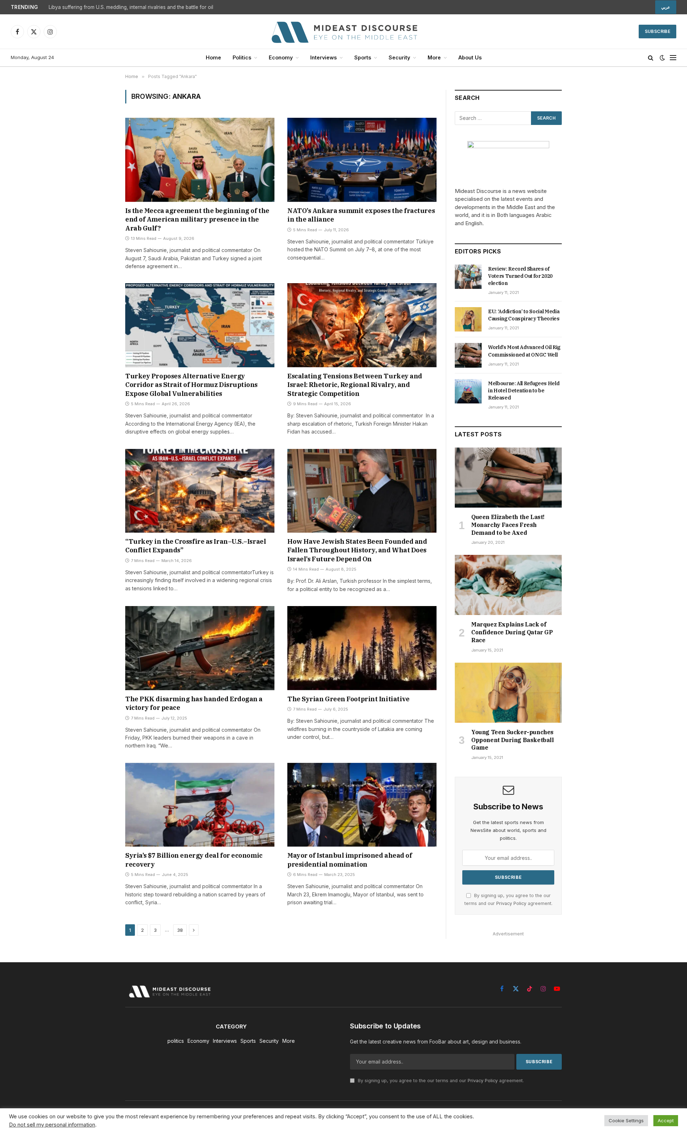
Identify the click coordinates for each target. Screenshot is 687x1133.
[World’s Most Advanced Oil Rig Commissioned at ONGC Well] (468, 355)
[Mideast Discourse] (343, 31)
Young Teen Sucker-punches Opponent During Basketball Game (512, 739)
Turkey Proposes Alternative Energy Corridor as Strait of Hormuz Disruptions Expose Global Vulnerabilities (191, 385)
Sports (362, 57)
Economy (281, 57)
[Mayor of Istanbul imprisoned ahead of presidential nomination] (362, 805)
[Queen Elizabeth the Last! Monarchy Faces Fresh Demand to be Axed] (508, 477)
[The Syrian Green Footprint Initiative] (362, 648)
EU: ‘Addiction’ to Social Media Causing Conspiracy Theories (524, 315)
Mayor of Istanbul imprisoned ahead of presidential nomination (349, 859)
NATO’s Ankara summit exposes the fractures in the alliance (361, 215)
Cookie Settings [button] (626, 1120)
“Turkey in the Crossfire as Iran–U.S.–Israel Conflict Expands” (195, 545)
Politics (242, 57)
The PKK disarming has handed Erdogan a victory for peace (194, 703)
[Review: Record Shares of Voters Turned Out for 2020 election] (468, 277)
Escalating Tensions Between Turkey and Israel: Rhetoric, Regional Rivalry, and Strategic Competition (354, 385)
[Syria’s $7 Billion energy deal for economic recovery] (199, 805)
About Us (470, 57)
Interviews (323, 57)
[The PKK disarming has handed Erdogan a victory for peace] (199, 648)
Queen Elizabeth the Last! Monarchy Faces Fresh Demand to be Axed (508, 524)
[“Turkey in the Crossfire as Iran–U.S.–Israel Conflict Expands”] (199, 491)
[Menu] (673, 58)
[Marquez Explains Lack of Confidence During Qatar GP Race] (508, 585)
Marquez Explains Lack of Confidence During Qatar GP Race (512, 632)
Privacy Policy (511, 903)
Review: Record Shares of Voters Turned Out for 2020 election (520, 276)
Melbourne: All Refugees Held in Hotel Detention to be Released (523, 390)
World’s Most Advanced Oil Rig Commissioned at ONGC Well (524, 351)
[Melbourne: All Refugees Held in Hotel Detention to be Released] (468, 391)
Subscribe (657, 31)
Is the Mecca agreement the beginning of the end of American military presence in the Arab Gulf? (197, 219)
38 (180, 930)
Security (399, 57)
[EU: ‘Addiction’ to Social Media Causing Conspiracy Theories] (468, 319)
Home (213, 57)
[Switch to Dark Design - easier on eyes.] (662, 57)
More (434, 57)
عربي (665, 7)
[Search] (651, 58)
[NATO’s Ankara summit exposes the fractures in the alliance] (362, 160)
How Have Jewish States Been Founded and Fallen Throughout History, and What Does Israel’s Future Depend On (357, 550)
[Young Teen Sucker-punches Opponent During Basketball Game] (508, 693)
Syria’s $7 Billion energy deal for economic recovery (194, 859)
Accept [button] (666, 1120)
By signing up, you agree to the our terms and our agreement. (440, 1080)
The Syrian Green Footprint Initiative (348, 699)
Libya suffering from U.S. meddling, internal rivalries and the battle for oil (131, 7)
